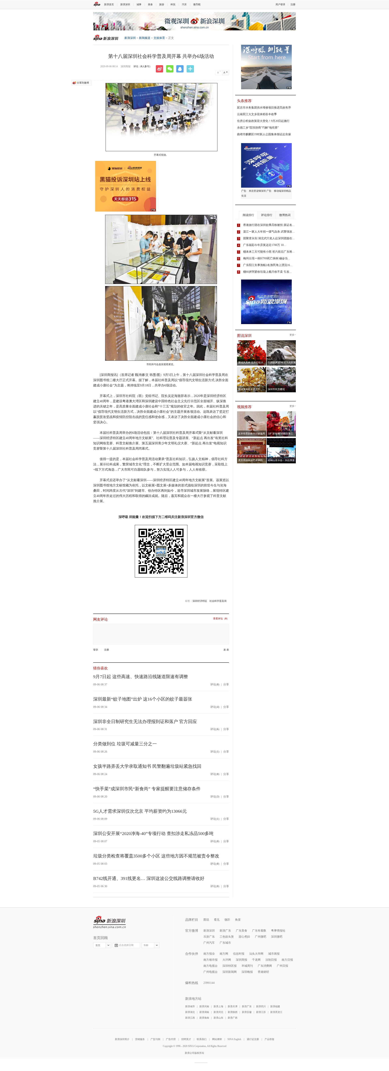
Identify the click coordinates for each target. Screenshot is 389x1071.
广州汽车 (209, 942)
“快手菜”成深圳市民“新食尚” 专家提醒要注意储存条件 (147, 788)
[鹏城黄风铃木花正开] (251, 368)
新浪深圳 (125, 4)
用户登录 (280, 4)
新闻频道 (144, 37)
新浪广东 (225, 930)
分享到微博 (83, 82)
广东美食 (241, 930)
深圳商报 (241, 959)
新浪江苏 (261, 1012)
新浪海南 (204, 1017)
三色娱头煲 (227, 936)
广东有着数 (259, 930)
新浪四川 (261, 1006)
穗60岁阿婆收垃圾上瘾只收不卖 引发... (267, 271)
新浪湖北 (190, 1012)
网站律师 (217, 1039)
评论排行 (266, 215)
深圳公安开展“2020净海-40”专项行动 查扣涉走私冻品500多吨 (153, 833)
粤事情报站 (278, 930)
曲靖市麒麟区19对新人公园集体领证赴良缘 (264, 134)
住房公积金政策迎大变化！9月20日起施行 (263, 120)
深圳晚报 (247, 971)
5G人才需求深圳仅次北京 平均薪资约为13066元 (140, 811)
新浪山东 (218, 1017)
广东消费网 (265, 965)
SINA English (234, 1039)
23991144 (209, 982)
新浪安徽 (247, 1012)
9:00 (146, 945)
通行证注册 (253, 1039)
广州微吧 (260, 936)
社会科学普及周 (218, 601)
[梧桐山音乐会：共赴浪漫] (281, 439)
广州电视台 (210, 971)
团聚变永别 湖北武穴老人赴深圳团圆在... (269, 238)
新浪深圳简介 (122, 1039)
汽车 (184, 4)
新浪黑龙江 (276, 1012)
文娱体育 (159, 37)
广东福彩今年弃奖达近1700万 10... (264, 245)
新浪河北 (218, 1012)
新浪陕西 (232, 1012)
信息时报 (238, 953)
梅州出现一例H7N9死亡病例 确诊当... (266, 258)
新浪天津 (232, 1006)
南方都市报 (210, 959)
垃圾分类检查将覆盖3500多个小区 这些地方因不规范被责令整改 (156, 855)
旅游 (161, 4)
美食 (150, 4)
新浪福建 (275, 1006)
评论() (214, 684)
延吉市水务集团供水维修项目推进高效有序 (264, 107)
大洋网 (226, 959)
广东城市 (225, 942)
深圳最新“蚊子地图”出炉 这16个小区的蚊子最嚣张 (142, 699)
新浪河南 (204, 1006)
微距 (227, 919)
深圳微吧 (276, 936)
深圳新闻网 (229, 971)
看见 (217, 919)
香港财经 (263, 971)
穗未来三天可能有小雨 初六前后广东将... (269, 251)
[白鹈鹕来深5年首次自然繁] (281, 341)
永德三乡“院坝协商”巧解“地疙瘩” (258, 127)
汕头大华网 (256, 953)
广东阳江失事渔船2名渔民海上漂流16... (267, 265)
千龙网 (256, 959)
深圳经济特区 (199, 601)
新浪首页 (109, 4)
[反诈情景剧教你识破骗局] (251, 412)
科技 (173, 4)
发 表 (226, 650)
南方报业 (209, 953)
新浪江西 (190, 1017)
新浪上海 (218, 1006)
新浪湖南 (204, 1012)
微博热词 (285, 215)
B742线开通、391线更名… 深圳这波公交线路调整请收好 (148, 878)
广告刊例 (155, 1039)
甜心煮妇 (244, 936)
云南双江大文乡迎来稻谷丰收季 (257, 114)
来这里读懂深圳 (257, 190)
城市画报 (274, 953)
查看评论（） (221, 618)
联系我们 (201, 1039)
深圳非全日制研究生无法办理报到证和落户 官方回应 (145, 721)
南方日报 (287, 959)
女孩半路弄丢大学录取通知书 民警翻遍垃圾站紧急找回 (147, 766)
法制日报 (271, 959)
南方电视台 (210, 965)
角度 (238, 919)
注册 (293, 4)
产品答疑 (269, 1039)
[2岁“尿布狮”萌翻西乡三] (281, 412)
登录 (95, 649)
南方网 (224, 953)
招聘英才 (186, 1039)
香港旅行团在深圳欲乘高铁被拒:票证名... (269, 225)
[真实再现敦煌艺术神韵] (251, 439)
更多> (293, 335)
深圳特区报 (229, 965)
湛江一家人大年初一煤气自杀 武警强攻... (269, 231)
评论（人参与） (143, 66)
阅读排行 (248, 215)
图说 (206, 919)
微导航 (197, 4)
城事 (139, 4)
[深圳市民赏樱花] (281, 368)
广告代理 (171, 1039)
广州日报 (282, 965)
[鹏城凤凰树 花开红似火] (251, 341)
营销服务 (140, 1039)
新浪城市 (190, 1006)
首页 (97, 945)
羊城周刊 (247, 965)
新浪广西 (232, 1017)
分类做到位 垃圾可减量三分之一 (125, 743)
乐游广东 (209, 936)
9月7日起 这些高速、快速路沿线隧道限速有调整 (140, 676)
